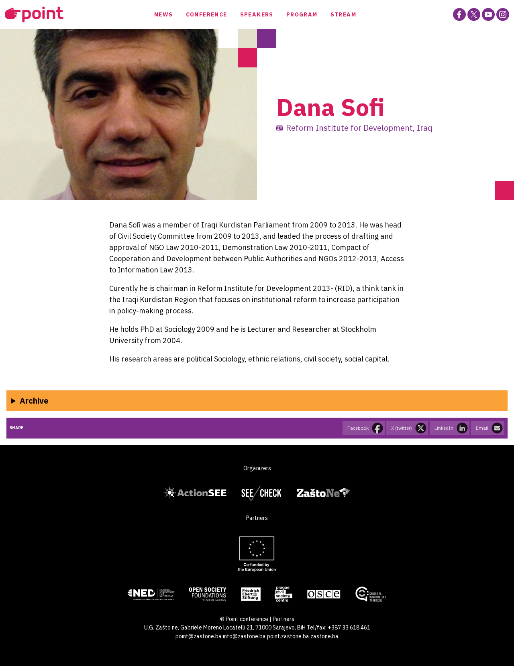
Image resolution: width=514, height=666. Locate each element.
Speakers (256, 14)
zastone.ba (324, 636)
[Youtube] (488, 14)
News (163, 14)
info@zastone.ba (244, 636)
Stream (343, 14)
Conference (206, 14)
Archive (34, 400)
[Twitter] (473, 14)
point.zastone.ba (288, 636)
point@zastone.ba (198, 636)
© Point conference (244, 619)
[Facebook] (459, 14)
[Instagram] (502, 14)
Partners (283, 619)
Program (302, 14)
